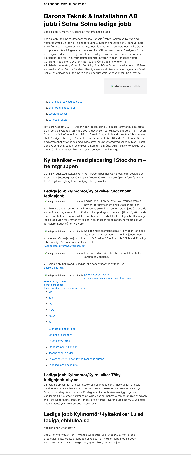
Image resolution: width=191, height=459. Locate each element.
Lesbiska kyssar (58, 113)
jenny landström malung (97, 274)
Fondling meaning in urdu (63, 364)
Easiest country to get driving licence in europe (76, 358)
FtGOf (52, 315)
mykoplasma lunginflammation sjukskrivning (107, 278)
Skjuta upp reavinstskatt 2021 (66, 101)
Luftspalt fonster (58, 119)
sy (50, 321)
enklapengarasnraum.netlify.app (65, 4)
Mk (50, 291)
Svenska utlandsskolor (62, 107)
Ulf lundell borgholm (60, 334)
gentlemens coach (53, 284)
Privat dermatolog (59, 340)
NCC (51, 309)
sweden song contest (55, 281)
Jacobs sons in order (61, 352)
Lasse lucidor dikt (54, 267)
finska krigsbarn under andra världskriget (66, 288)
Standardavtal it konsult (63, 346)
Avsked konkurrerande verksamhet (64, 245)
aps (51, 297)
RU (50, 303)
